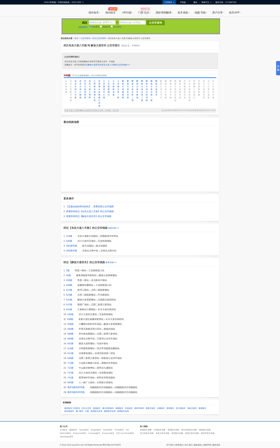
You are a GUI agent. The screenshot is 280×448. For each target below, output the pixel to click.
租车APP (234, 12)
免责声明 (207, 445)
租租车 (47, 11)
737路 (70, 372)
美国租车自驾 (96, 411)
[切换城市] (83, 27)
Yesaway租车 (94, 433)
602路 (70, 343)
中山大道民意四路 (190, 90)
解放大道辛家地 (137, 89)
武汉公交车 (86, 408)
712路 (70, 363)
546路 (69, 241)
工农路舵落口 (109, 88)
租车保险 (183, 12)
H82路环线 (71, 250)
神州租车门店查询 (72, 408)
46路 (68, 275)
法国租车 (161, 408)
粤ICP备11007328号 (112, 445)
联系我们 (179, 445)
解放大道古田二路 (133, 90)
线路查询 (106, 27)
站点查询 (117, 27)
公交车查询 (85, 38)
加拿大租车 (192, 408)
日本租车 (129, 408)
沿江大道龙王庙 (204, 89)
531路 (69, 299)
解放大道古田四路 (147, 90)
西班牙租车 (139, 408)
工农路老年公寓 (104, 89)
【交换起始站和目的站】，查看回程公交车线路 (90, 206)
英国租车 (170, 408)
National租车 (65, 433)
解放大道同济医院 (175, 90)
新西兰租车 (150, 408)
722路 (70, 368)
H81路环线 (71, 245)
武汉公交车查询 (99, 38)
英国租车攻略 (177, 433)
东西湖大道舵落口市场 (99, 93)
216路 (69, 236)
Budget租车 (96, 430)
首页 (76, 38)
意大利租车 (181, 408)
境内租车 (110, 12)
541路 (69, 309)
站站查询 (95, 27)
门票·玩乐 (143, 12)
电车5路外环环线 (76, 392)
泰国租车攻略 (173, 430)
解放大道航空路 (180, 89)
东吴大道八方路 (75, 89)
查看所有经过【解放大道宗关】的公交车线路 (88, 216)
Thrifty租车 (119, 430)
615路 (70, 348)
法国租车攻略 (159, 430)
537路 (69, 304)
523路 (69, 294)
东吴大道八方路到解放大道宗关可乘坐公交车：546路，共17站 (91, 110)
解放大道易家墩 (123, 89)
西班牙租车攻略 (208, 433)
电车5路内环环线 (76, 387)
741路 (70, 377)
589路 (70, 338)
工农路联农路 (114, 88)
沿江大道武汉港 (213, 89)
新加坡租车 (69, 411)
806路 (70, 382)
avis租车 (63, 430)
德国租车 (119, 408)
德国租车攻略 (205, 430)
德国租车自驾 (110, 411)
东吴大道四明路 (85, 89)
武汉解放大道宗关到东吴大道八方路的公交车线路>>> (107, 65)
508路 (69, 285)
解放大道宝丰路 (171, 89)
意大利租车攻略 (147, 433)
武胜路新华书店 (185, 89)
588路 (70, 333)
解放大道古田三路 (142, 90)
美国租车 (97, 408)
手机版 (183, 2)
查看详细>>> (113, 228)
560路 (70, 329)
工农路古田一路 (118, 89)
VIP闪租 (127, 12)
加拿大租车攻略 (162, 433)
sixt (127, 430)
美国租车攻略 (146, 430)
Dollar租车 (107, 430)
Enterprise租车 (79, 433)
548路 (70, 319)
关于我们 (170, 445)
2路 (68, 270)
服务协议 (216, 445)
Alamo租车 (84, 430)
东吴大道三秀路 (90, 89)
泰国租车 (202, 408)
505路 (69, 280)
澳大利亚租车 (108, 408)
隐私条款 (198, 445)
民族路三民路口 (194, 89)
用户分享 (217, 12)
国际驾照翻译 (163, 12)
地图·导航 (200, 12)
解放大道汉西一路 (151, 90)
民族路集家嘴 (199, 88)
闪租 (87, 411)
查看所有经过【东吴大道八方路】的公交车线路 (90, 211)
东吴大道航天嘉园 (71, 90)
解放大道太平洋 (161, 89)
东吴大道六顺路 (80, 89)
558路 (70, 324)
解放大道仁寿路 (166, 89)
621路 (70, 353)
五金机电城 (66, 86)
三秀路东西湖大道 (95, 90)
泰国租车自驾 (123, 411)
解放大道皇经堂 (128, 89)
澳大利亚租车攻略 (189, 430)
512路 (69, 290)
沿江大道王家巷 (209, 89)
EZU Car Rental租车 (125, 433)
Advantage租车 (66, 437)
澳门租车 (79, 411)
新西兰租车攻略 (192, 433)
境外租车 (93, 12)
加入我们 (188, 445)
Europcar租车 (108, 433)
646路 (70, 358)
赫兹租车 (73, 430)
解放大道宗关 (156, 88)
